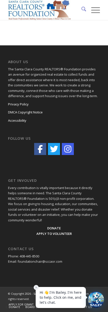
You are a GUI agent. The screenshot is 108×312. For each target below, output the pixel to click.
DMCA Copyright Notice (25, 112)
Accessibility (17, 120)
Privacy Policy (18, 104)
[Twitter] (54, 149)
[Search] (81, 10)
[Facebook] (40, 149)
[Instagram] (68, 149)
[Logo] (44, 10)
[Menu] (93, 10)
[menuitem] (81, 10)
